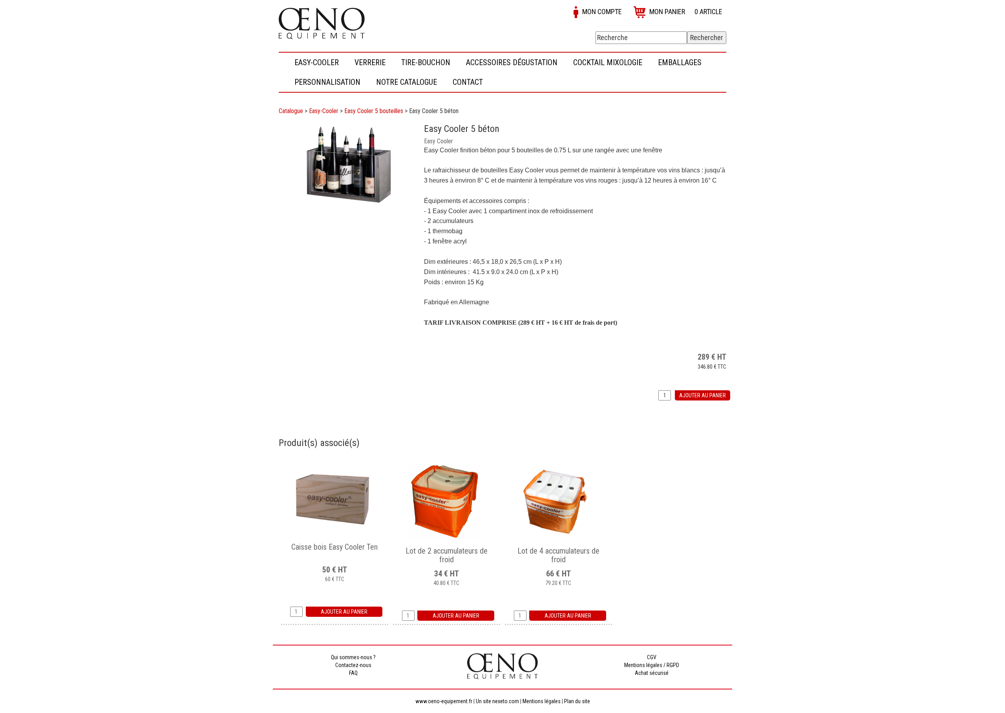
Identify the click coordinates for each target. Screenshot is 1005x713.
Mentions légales (542, 701)
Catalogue (291, 111)
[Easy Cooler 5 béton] (347, 165)
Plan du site (577, 701)
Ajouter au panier (702, 395)
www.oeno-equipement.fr (443, 701)
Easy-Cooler (323, 111)
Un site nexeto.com (497, 701)
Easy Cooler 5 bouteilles (373, 111)
